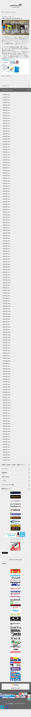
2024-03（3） (6, 146)
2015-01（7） (6, 413)
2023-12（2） (6, 152)
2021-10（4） (6, 204)
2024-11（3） (6, 128)
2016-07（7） (6, 366)
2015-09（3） (6, 392)
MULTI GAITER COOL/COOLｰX (12, 18)
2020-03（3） (6, 251)
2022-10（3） (6, 183)
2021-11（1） (6, 201)
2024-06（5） (6, 141)
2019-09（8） (6, 266)
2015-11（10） (7, 387)
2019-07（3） (6, 272)
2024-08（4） (6, 136)
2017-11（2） (6, 324)
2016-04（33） (7, 373)
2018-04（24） (7, 311)
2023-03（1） (6, 175)
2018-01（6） (6, 319)
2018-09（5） (6, 298)
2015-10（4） (6, 389)
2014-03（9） (6, 439)
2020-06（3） (6, 243)
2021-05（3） (6, 217)
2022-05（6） (6, 191)
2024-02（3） (6, 149)
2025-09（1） (6, 107)
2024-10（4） (6, 131)
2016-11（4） (6, 355)
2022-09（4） (6, 185)
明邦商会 (12, 703)
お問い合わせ (5, 476)
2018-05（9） (6, 308)
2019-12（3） (6, 259)
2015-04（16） (7, 405)
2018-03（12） (7, 313)
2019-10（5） (6, 264)
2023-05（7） (6, 170)
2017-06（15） (7, 337)
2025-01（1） (6, 123)
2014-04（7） (6, 436)
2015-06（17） (7, 400)
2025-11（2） (6, 105)
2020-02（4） (6, 253)
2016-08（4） (6, 363)
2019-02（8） (6, 285)
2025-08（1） (6, 110)
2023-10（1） (6, 157)
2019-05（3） (6, 277)
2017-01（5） (6, 350)
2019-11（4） (6, 261)
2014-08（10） (7, 426)
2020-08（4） (6, 238)
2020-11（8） (6, 230)
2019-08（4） (6, 269)
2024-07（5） (6, 139)
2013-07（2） (6, 460)
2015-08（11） (7, 394)
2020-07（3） (6, 240)
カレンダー (5, 468)
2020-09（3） (6, 235)
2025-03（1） (6, 120)
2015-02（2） (6, 410)
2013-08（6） (6, 457)
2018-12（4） (6, 290)
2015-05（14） (7, 402)
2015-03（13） (7, 407)
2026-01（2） (6, 102)
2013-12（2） (6, 447)
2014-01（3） (6, 444)
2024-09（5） (6, 133)
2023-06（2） (6, 167)
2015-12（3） (6, 384)
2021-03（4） (6, 222)
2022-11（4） (6, 180)
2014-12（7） (6, 415)
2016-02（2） (6, 379)
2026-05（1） (6, 97)
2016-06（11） (7, 368)
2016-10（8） (6, 358)
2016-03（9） (6, 376)
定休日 (4, 563)
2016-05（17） (7, 371)
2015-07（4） (6, 397)
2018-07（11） (7, 303)
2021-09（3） (6, 206)
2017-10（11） (7, 326)
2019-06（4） (6, 274)
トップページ (5, 85)
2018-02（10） (7, 316)
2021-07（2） (6, 212)
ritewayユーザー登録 (8, 484)
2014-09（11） (7, 423)
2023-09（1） (6, 159)
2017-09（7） (6, 329)
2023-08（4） (6, 162)
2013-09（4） (6, 454)
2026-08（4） (6, 94)
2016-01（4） (6, 381)
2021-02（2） (6, 225)
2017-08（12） (7, 332)
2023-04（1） (6, 172)
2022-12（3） (6, 178)
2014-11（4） (6, 418)
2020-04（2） (6, 248)
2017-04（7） (6, 342)
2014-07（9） (6, 428)
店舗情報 (4, 472)
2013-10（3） (6, 452)
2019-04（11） (7, 279)
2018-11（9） (6, 293)
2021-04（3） (6, 219)
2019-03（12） (7, 282)
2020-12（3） (6, 227)
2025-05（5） (6, 115)
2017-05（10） (7, 340)
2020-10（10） (7, 232)
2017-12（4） (6, 321)
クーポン (4, 480)
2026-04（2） (6, 99)
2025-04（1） (6, 118)
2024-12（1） (6, 125)
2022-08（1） (6, 188)
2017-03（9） (6, 345)
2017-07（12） (7, 334)
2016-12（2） (6, 353)
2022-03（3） (6, 196)
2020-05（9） (6, 246)
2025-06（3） (6, 112)
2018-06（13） (7, 306)
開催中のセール (6, 488)
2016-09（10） (7, 360)
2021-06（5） (6, 214)
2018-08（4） (6, 300)
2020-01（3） (6, 256)
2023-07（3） (6, 165)
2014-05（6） (6, 433)
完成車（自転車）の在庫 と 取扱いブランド (14, 464)
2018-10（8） (6, 295)
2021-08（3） (6, 209)
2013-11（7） (6, 449)
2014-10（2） (6, 420)
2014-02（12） (7, 441)
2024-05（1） (6, 144)
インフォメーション (7, 89)
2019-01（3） (6, 287)
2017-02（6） (6, 347)
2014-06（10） (7, 431)
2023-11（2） (6, 154)
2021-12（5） (6, 199)
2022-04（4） (6, 193)
